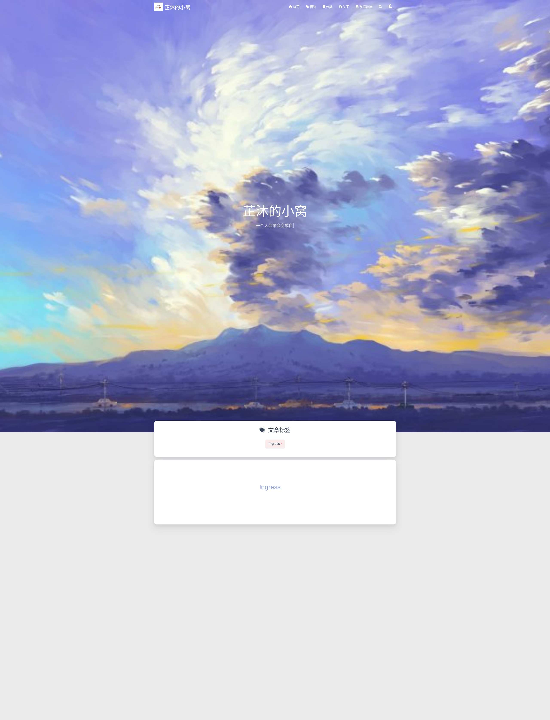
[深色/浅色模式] (390, 7)
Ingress (270, 487)
